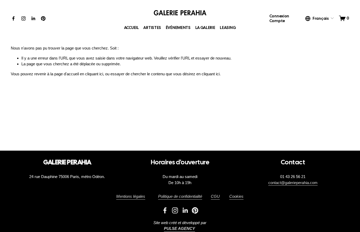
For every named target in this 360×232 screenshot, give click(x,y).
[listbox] (319, 18)
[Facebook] (13, 18)
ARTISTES (152, 27)
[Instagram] (23, 18)
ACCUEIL (131, 27)
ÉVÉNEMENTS (178, 27)
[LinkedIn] (33, 18)
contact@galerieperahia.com (293, 182)
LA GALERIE (205, 27)
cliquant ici (94, 74)
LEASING (228, 27)
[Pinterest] (43, 18)
